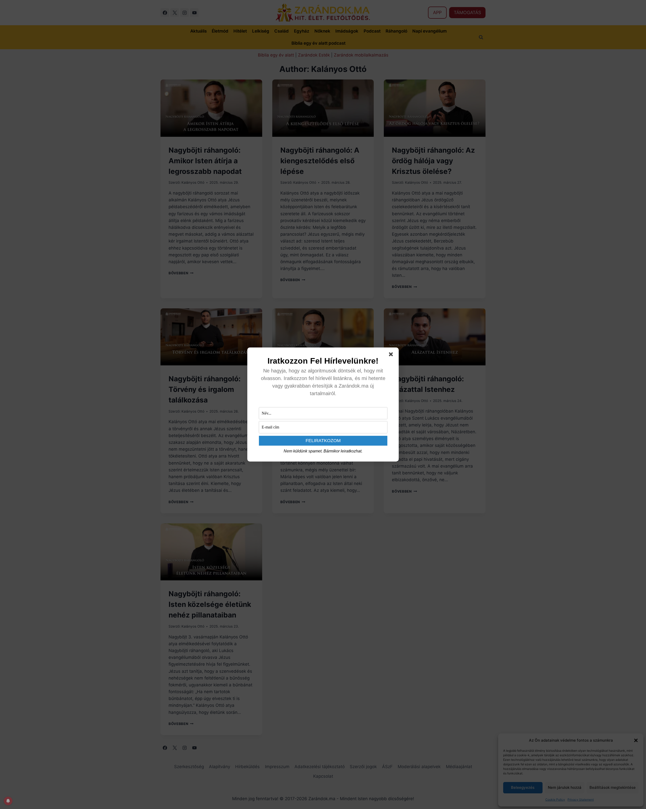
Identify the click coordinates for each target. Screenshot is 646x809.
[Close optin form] (392, 355)
